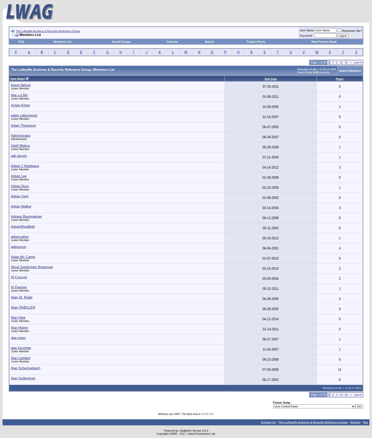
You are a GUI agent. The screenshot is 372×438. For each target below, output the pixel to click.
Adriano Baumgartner (26, 216)
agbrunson (18, 247)
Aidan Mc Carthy (23, 257)
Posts (339, 78)
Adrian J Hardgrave (25, 166)
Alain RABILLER (23, 307)
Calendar (172, 41)
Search (209, 41)
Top (365, 422)
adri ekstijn (19, 156)
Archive (355, 422)
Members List (62, 41)
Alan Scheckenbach (25, 368)
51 (346, 62)
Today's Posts (255, 41)
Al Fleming (19, 287)
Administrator (20, 135)
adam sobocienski (24, 115)
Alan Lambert (20, 358)
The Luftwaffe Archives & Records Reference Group (48, 31)
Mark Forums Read (324, 41)
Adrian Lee (19, 176)
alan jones (18, 338)
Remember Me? (352, 30)
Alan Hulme (19, 328)
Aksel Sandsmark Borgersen (32, 267)
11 (341, 62)
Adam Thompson (23, 125)
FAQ (21, 41)
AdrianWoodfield (23, 226)
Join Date (270, 78)
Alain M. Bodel (21, 297)
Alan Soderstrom (23, 378)
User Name (307, 30)
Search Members (350, 70)
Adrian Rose (20, 186)
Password (306, 35)
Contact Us (268, 422)
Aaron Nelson (21, 85)
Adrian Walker (21, 206)
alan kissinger (21, 348)
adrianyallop (19, 237)
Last (358, 62)
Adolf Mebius (20, 146)
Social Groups (121, 41)
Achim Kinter (20, 105)
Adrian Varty (20, 196)
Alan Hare (18, 317)
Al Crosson (19, 277)
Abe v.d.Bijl (19, 95)
